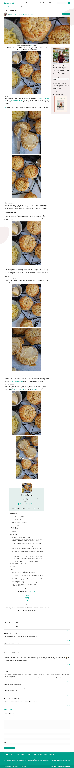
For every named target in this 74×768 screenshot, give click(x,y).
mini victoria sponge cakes (17, 381)
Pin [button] (26, 503)
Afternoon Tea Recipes (16, 6)
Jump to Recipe (66, 14)
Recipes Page (33, 591)
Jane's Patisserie (6, 6)
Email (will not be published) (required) (13, 737)
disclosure (31, 45)
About (23, 2)
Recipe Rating (7, 716)
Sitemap (20, 766)
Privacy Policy (43, 2)
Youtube (27, 602)
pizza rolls (13, 389)
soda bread (33, 389)
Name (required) (7, 731)
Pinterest (27, 598)
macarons (28, 381)
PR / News (40, 754)
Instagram (27, 595)
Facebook (27, 597)
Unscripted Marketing (57, 766)
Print (21, 503)
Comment (6, 719)
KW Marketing (68, 766)
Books (27, 2)
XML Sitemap (24, 766)
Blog (37, 2)
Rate (32, 503)
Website (5, 742)
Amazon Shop (29, 754)
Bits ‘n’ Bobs (50, 2)
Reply (68, 630)
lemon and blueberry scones (16, 100)
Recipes (32, 2)
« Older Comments (8, 709)
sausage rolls (18, 389)
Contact (45, 754)
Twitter (26, 600)
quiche (23, 389)
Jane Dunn (11, 14)
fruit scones (39, 98)
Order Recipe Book (52, 754)
